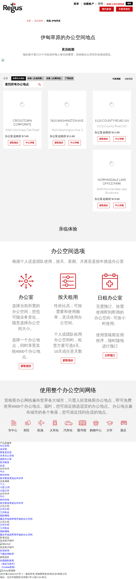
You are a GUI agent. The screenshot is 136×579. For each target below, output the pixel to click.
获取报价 (14, 142)
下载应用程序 (7, 554)
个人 (2, 484)
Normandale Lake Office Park (112, 181)
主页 (29, 21)
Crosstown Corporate (22, 122)
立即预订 (110, 355)
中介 (2, 471)
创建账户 (88, 3)
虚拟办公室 (6, 459)
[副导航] (11, 446)
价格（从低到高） (36, 78)
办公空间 (38, 21)
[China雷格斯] (13, 7)
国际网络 (4, 515)
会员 (2, 465)
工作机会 (4, 512)
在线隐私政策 (7, 560)
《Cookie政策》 (8, 567)
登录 (129, 3)
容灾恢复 (4, 462)
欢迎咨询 (4, 550)
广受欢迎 (69, 78)
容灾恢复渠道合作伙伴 (11, 478)
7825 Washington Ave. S (67, 122)
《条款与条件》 (8, 563)
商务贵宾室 (6, 452)
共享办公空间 (7, 455)
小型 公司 (5, 487)
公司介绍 (4, 509)
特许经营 (4, 475)
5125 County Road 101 (112, 121)
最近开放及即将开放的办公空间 (16, 519)
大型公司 (4, 490)
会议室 (3, 449)
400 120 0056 (115, 3)
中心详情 (30, 142)
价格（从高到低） (54, 78)
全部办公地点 (19, 78)
